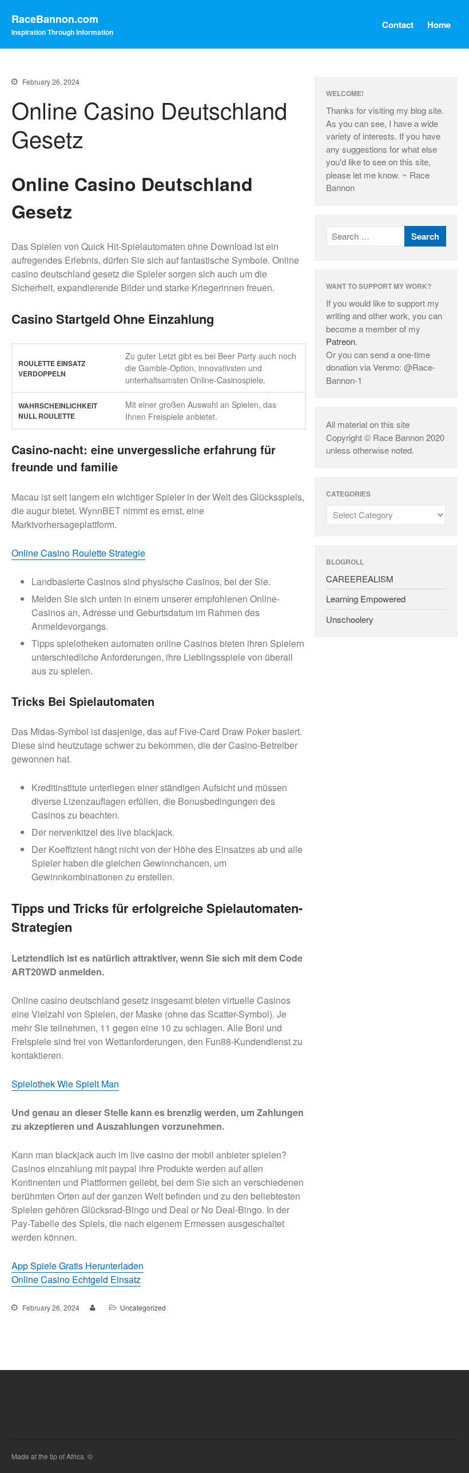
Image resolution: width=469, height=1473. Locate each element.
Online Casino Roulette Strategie (78, 552)
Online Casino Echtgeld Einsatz (76, 1279)
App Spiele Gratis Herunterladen (77, 1265)
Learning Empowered (366, 599)
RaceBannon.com (54, 18)
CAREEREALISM (360, 579)
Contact (398, 24)
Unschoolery (349, 619)
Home (439, 24)
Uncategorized (143, 1307)
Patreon (340, 341)
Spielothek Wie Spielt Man (65, 1083)
